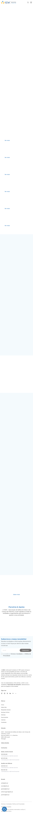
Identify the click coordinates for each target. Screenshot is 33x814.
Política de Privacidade (18, 804)
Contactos (3, 722)
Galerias (3, 719)
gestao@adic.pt (5, 789)
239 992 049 (4, 766)
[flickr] (16, 693)
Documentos (4, 717)
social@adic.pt (5, 786)
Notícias (3, 714)
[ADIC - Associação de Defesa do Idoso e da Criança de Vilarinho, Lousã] (16, 626)
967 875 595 (4, 758)
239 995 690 (4, 754)
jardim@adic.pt (5, 794)
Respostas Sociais (6, 709)
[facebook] (2, 693)
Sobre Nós (4, 707)
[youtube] (13, 693)
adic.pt (23, 809)
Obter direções (5, 742)
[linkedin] (11, 693)
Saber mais (16, 594)
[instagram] (5, 693)
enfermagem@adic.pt (7, 791)
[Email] (16, 650)
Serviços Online (5, 712)
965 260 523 (4, 769)
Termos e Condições (17, 654)
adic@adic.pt (4, 783)
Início (2, 704)
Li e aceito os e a (17, 654)
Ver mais (7, 140)
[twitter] (8, 693)
